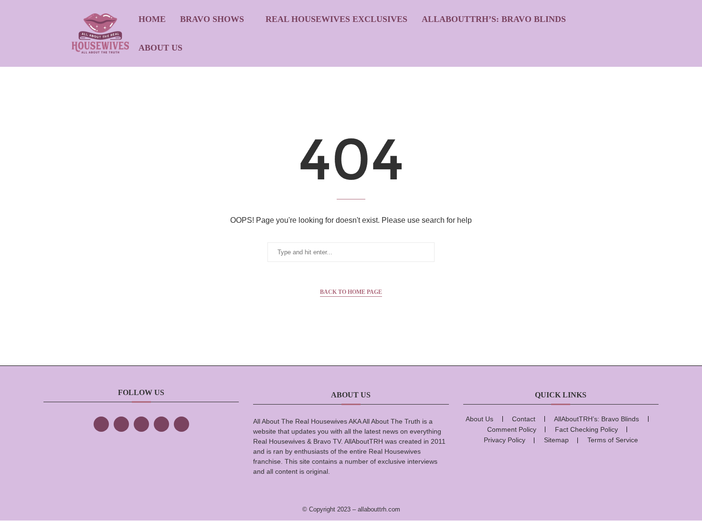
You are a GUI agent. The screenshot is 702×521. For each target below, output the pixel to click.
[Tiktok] (161, 424)
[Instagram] (141, 424)
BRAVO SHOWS (212, 19)
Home (152, 19)
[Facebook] (101, 424)
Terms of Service (612, 440)
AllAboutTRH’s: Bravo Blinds (494, 19)
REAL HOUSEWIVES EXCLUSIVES (336, 19)
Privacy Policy (504, 440)
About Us (160, 47)
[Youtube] (181, 424)
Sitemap (556, 440)
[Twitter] (121, 424)
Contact (523, 419)
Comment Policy (511, 429)
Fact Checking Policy (586, 429)
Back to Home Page (351, 292)
